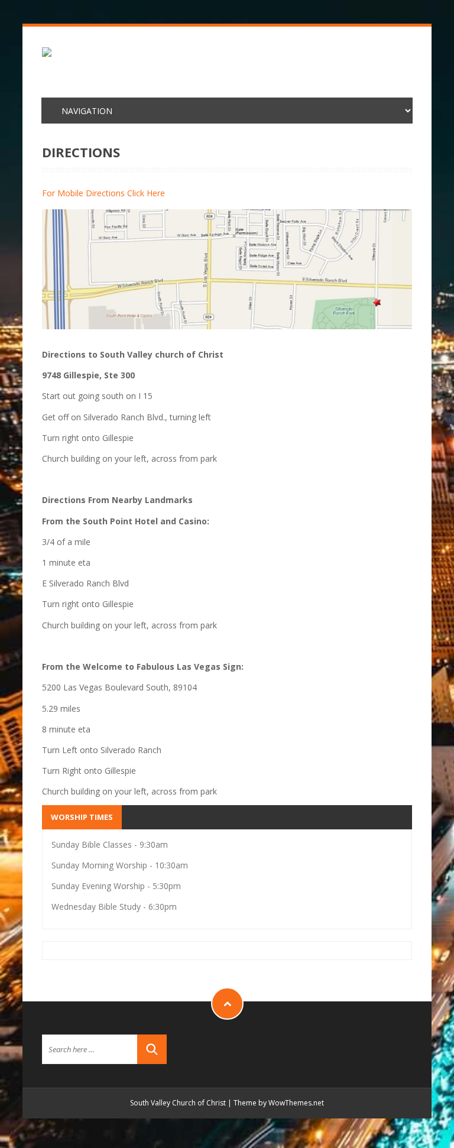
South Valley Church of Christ (178, 1103)
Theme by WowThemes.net (279, 1103)
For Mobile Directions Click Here (103, 193)
